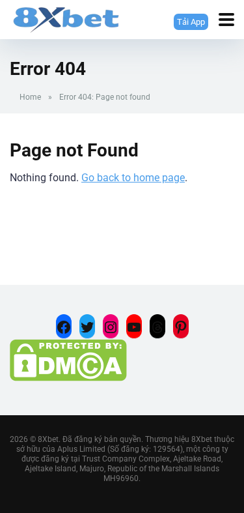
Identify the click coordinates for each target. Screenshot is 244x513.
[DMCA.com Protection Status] (68, 378)
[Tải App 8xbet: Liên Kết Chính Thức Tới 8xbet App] (66, 18)
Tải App (187, 21)
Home (30, 97)
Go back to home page (133, 177)
